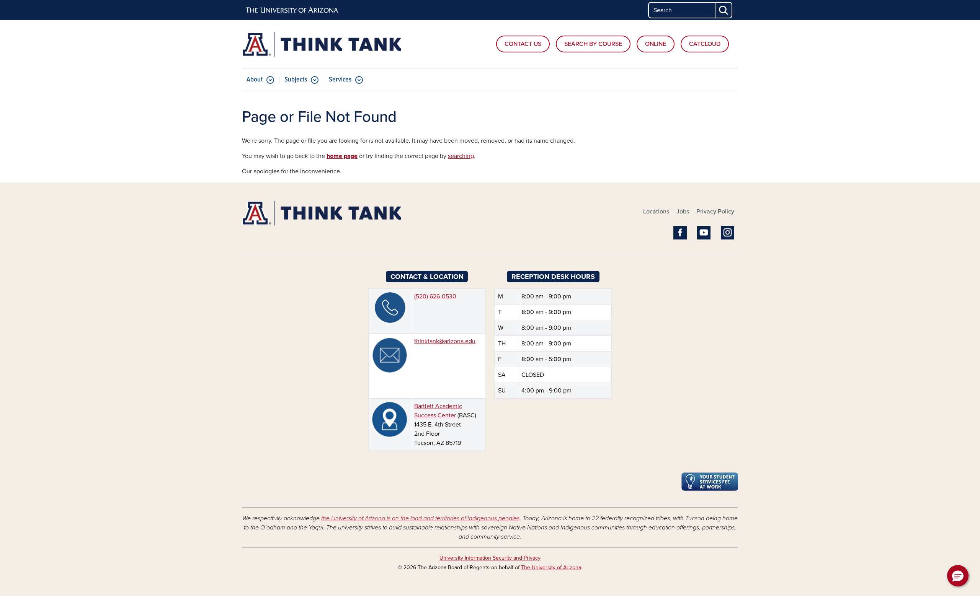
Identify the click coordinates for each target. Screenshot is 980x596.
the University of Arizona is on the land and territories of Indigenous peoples (420, 518)
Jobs (682, 211)
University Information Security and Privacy (490, 558)
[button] (958, 575)
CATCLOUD (704, 44)
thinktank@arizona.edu (444, 341)
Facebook (680, 232)
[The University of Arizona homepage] (292, 10)
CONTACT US (523, 44)
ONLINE (655, 44)
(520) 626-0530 (435, 296)
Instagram (727, 232)
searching (461, 156)
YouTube (703, 232)
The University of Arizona (551, 567)
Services (340, 79)
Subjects (295, 79)
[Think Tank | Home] (321, 44)
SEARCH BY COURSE (593, 44)
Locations (656, 211)
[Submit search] (723, 10)
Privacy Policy (715, 211)
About (255, 79)
